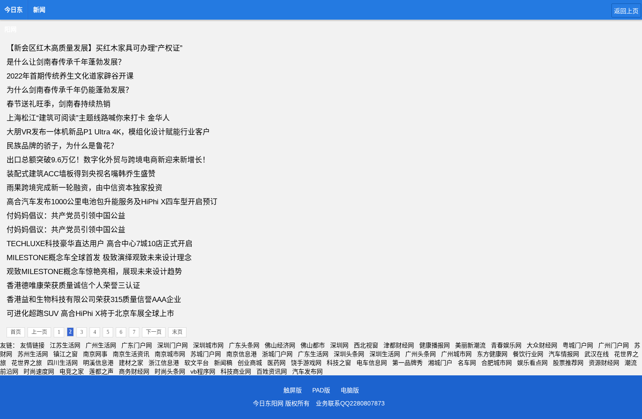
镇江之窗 (65, 353)
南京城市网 (170, 353)
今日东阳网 (13, 12)
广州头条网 (420, 353)
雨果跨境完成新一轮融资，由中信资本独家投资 (84, 188)
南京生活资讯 (131, 353)
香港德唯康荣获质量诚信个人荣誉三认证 (73, 286)
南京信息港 (241, 353)
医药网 (276, 362)
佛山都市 (312, 345)
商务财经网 (134, 371)
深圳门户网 (172, 345)
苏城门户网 (205, 353)
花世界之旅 (26, 362)
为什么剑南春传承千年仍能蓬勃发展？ (70, 90)
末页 (177, 332)
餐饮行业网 (528, 353)
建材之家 (131, 362)
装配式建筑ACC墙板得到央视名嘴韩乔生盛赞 (81, 174)
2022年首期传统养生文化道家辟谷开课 (70, 76)
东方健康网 (492, 353)
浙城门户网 (277, 353)
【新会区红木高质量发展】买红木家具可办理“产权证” (95, 48)
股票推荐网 (568, 362)
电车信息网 (371, 362)
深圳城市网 (208, 345)
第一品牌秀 (407, 362)
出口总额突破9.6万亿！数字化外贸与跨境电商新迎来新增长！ (108, 160)
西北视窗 (366, 345)
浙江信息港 (163, 362)
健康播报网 (434, 345)
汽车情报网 (564, 353)
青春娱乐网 (506, 345)
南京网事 (95, 353)
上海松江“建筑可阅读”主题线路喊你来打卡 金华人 (88, 118)
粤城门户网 (578, 345)
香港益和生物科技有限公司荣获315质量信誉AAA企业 (94, 299)
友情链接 (32, 345)
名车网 (467, 362)
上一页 (39, 332)
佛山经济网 (280, 345)
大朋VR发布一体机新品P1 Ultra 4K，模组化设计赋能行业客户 (108, 132)
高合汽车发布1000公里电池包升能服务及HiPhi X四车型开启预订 (112, 202)
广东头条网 (244, 345)
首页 (15, 332)
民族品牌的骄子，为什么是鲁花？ (62, 146)
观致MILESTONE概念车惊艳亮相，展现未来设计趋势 (94, 272)
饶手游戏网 (306, 362)
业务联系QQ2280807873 (350, 403)
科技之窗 (339, 362)
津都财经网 (398, 345)
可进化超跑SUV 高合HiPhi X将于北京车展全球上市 (90, 313)
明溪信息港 (98, 362)
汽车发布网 (307, 371)
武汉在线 (596, 353)
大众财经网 (542, 345)
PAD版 (321, 390)
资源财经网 (604, 362)
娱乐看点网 (532, 362)
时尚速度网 (39, 371)
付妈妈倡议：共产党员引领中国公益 (66, 216)
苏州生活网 (32, 353)
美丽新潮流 (470, 345)
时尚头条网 (170, 371)
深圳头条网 (349, 353)
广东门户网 (136, 345)
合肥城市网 (496, 362)
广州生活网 (101, 345)
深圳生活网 (384, 353)
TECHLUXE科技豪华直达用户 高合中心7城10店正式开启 (100, 244)
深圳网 (339, 345)
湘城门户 (440, 362)
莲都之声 (101, 371)
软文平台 (196, 362)
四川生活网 (62, 362)
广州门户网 (613, 345)
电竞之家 (71, 371)
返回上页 (626, 10)
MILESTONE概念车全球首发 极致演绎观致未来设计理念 (99, 258)
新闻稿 (223, 362)
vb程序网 (202, 371)
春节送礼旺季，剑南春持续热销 (58, 104)
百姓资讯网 (271, 371)
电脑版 (350, 390)
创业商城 (250, 362)
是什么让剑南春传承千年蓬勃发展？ (66, 62)
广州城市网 (456, 353)
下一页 (154, 332)
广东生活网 (313, 353)
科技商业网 (236, 371)
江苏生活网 (65, 345)
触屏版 (292, 390)
